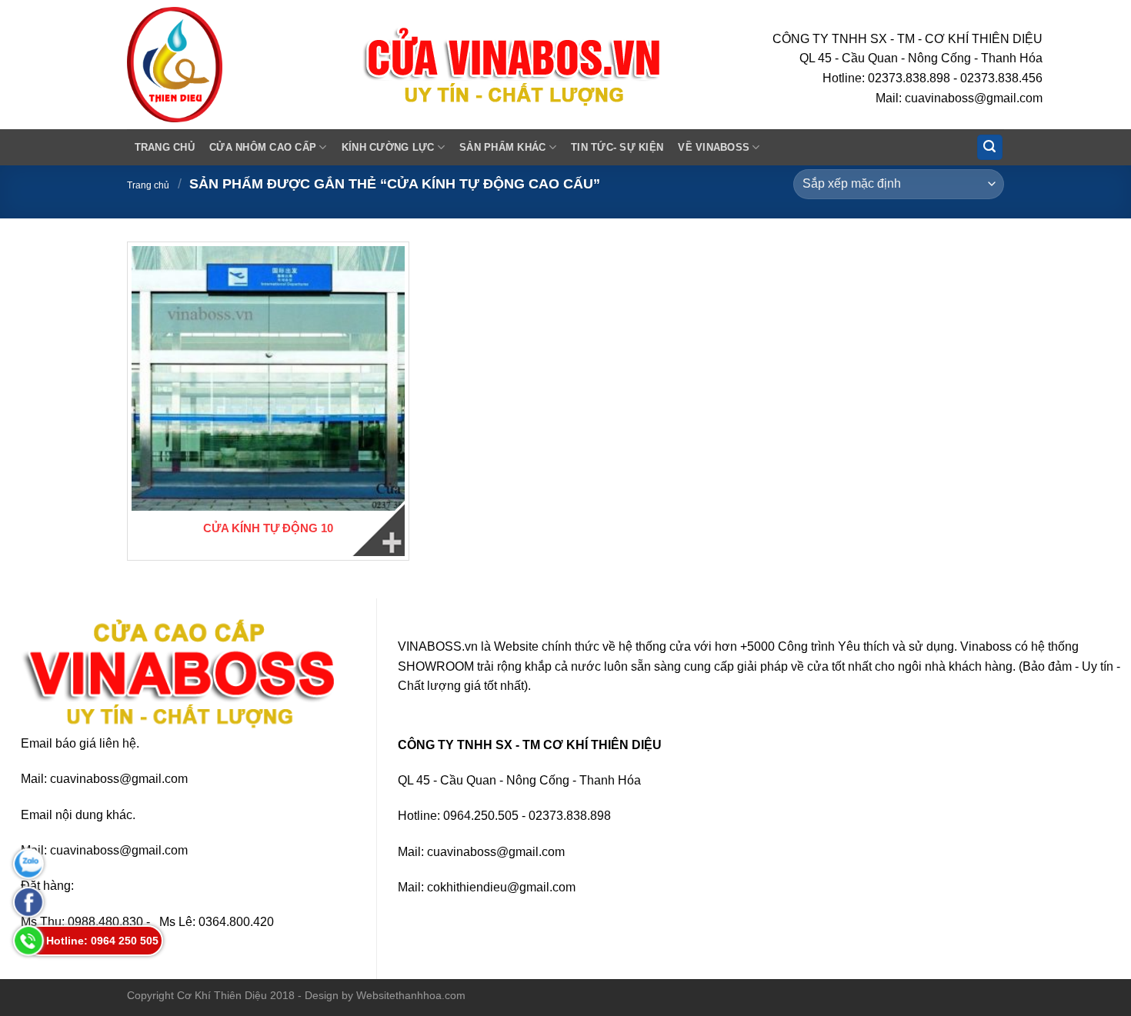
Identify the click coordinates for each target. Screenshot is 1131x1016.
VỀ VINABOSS (713, 147)
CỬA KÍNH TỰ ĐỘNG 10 (268, 528)
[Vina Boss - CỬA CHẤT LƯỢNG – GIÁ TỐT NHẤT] (232, 64)
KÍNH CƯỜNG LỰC (388, 147)
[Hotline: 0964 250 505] (28, 940)
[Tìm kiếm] (990, 147)
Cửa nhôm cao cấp (262, 147)
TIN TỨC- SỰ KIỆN (617, 147)
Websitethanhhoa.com (410, 995)
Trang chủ (165, 147)
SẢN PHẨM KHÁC (502, 147)
